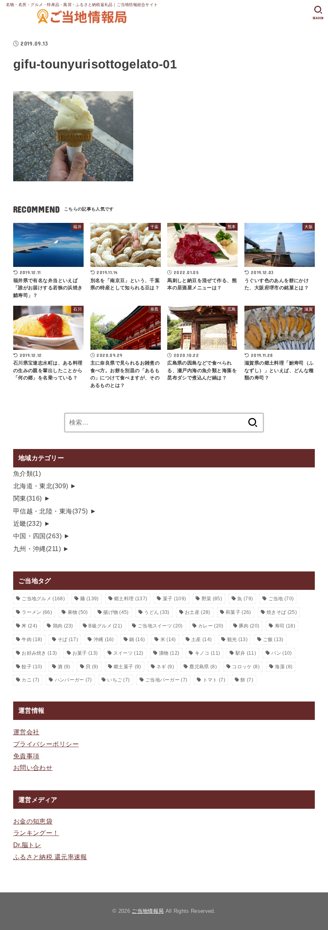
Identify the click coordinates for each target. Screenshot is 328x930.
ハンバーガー (73, 680)
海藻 (283, 666)
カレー (210, 626)
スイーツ (128, 653)
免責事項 (26, 756)
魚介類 (27, 473)
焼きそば (281, 612)
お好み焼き (39, 653)
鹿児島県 (202, 666)
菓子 (174, 598)
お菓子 (85, 653)
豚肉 (249, 626)
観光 (237, 639)
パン (281, 653)
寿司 (285, 626)
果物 (78, 612)
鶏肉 (63, 626)
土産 (201, 639)
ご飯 (273, 639)
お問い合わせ (32, 767)
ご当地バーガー (166, 680)
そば (68, 639)
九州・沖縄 (37, 548)
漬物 (169, 653)
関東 (27, 498)
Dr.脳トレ (27, 844)
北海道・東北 (40, 485)
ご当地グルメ (43, 598)
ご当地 (281, 598)
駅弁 (246, 653)
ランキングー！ (36, 832)
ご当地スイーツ (160, 626)
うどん (156, 612)
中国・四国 (37, 535)
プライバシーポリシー (46, 744)
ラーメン (37, 612)
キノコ (207, 653)
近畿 (27, 523)
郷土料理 (130, 598)
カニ (30, 680)
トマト (214, 680)
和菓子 (238, 612)
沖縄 (104, 639)
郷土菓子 (127, 666)
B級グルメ (105, 626)
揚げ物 (115, 612)
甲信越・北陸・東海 (50, 511)
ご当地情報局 (148, 911)
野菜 (212, 598)
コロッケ (245, 666)
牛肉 (32, 639)
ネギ (165, 666)
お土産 (197, 612)
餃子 (32, 666)
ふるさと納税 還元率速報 (50, 856)
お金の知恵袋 (32, 821)
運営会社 (26, 732)
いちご (118, 680)
